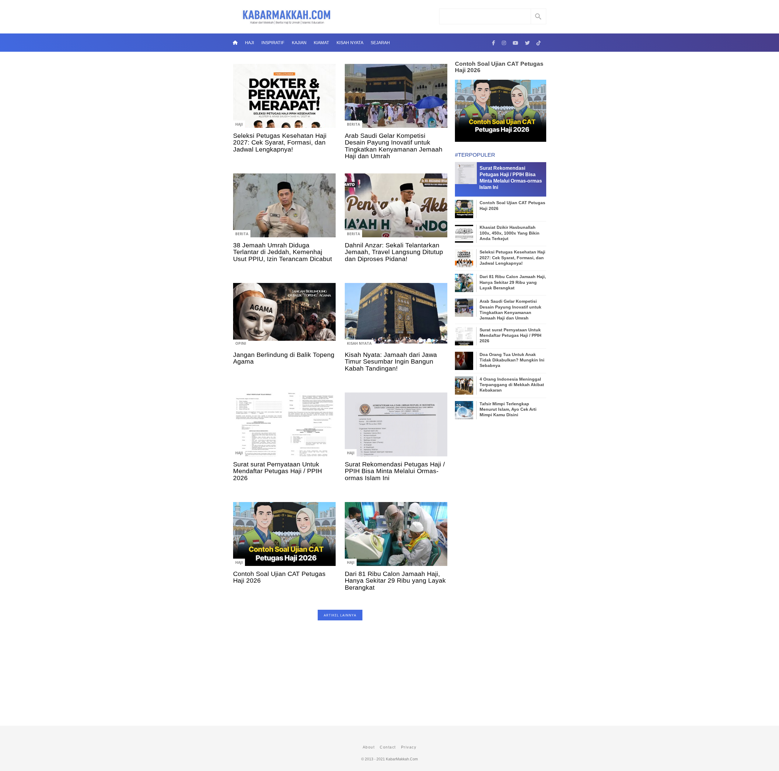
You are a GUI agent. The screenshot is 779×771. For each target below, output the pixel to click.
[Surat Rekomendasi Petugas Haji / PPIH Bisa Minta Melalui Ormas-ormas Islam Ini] (396, 429)
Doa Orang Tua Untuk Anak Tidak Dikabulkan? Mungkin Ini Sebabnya (512, 360)
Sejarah (380, 42)
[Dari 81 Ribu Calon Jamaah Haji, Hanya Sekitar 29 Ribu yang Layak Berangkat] (396, 538)
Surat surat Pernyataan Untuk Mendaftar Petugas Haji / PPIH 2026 (277, 471)
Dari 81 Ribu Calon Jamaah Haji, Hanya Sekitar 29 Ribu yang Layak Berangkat (395, 580)
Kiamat (321, 42)
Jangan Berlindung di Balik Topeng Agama (283, 358)
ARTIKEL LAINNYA (340, 615)
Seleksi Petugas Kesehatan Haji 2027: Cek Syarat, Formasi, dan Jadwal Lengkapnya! (280, 142)
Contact (388, 747)
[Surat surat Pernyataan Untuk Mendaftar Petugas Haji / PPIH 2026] (284, 429)
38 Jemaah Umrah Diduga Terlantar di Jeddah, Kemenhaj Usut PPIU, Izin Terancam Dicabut (282, 252)
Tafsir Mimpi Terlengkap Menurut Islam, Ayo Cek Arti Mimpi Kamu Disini (508, 409)
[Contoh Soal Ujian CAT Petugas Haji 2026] (284, 538)
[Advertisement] (340, 676)
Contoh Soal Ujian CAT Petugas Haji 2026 (279, 577)
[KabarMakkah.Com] (493, 42)
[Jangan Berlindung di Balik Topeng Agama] (284, 319)
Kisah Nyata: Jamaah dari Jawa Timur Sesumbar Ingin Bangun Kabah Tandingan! (391, 361)
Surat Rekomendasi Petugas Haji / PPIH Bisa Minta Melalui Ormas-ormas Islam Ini (395, 471)
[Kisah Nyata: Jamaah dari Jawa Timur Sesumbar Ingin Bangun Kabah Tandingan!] (396, 319)
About (369, 747)
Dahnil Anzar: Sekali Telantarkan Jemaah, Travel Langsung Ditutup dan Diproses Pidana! (394, 252)
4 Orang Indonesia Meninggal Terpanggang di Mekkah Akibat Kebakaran (512, 384)
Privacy (409, 747)
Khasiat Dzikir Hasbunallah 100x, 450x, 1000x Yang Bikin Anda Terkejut (510, 233)
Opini (240, 343)
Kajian (299, 42)
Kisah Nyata (350, 42)
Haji (249, 42)
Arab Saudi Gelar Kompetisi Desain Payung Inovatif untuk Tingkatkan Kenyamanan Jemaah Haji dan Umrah (393, 145)
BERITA (353, 124)
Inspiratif (273, 42)
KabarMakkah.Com (402, 759)
